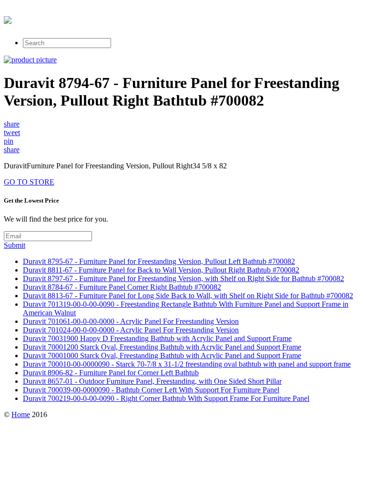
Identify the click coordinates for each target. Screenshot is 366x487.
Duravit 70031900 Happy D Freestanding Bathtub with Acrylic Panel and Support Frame (157, 338)
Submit (14, 245)
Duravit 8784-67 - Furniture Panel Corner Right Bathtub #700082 (122, 287)
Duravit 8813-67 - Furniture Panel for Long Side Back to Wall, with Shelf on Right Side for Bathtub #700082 (188, 296)
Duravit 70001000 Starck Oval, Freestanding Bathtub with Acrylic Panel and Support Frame (162, 355)
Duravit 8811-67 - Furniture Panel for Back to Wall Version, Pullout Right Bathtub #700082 (161, 270)
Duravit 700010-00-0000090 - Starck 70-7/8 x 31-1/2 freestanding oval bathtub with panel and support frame (187, 364)
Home (20, 414)
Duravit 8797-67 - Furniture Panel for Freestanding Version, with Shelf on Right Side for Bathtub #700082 (183, 278)
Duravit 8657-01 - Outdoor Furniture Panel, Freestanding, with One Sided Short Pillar (152, 381)
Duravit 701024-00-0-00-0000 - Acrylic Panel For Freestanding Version (131, 330)
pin (8, 141)
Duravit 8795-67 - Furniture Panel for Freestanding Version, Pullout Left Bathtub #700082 (159, 261)
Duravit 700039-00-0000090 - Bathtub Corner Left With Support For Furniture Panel (151, 390)
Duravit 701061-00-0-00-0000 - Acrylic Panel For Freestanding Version (131, 321)
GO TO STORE (29, 182)
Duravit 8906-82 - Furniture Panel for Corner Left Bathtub (111, 373)
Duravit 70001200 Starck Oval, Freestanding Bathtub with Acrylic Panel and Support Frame (162, 347)
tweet (12, 132)
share (12, 124)
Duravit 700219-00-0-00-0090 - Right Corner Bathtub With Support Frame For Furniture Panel (166, 398)
